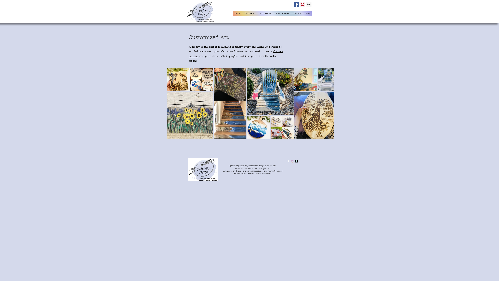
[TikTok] (296, 161)
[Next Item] (329, 103)
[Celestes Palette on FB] (288, 161)
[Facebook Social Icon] (296, 4)
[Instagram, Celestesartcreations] (292, 161)
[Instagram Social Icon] (308, 4)
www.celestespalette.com (246, 168)
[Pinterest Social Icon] (302, 4)
